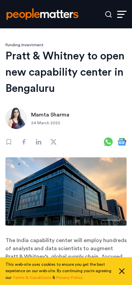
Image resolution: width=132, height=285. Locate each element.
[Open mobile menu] (122, 14)
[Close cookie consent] (122, 271)
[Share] (23, 141)
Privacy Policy (69, 278)
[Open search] (108, 14)
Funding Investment (24, 45)
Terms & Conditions (32, 278)
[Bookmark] (8, 141)
